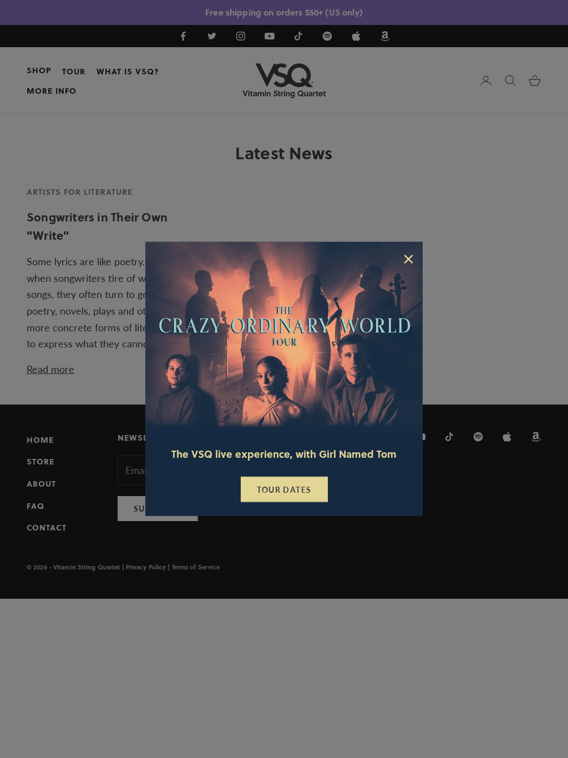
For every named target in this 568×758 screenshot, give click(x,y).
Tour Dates (284, 489)
